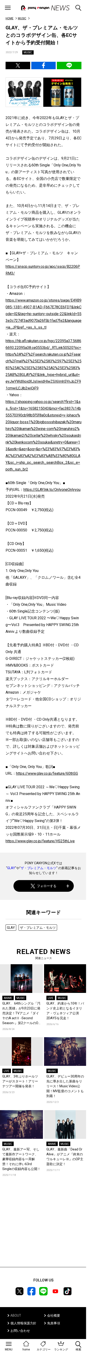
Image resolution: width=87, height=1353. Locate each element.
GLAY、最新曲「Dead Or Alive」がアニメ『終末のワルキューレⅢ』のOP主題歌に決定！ (64, 1156)
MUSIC (22, 18)
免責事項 (53, 1323)
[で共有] (18, 65)
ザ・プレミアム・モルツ (38, 868)
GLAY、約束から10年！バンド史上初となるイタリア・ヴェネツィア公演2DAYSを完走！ (65, 1011)
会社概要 (53, 1315)
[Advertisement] (43, 1229)
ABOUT (15, 1315)
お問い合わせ (20, 1330)
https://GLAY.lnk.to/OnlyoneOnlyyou (52, 489)
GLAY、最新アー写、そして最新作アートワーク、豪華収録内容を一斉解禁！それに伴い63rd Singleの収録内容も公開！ (21, 1159)
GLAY (11, 868)
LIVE (50, 998)
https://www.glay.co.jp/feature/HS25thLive (40, 841)
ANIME (8, 998)
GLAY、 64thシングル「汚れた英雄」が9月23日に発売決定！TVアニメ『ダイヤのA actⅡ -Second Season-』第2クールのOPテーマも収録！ (21, 1014)
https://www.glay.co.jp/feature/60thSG (47, 773)
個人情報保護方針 (23, 1323)
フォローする (46, 886)
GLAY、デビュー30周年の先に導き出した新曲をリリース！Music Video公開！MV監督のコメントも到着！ (65, 1086)
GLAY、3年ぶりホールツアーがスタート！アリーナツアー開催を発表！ (20, 1081)
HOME (9, 18)
